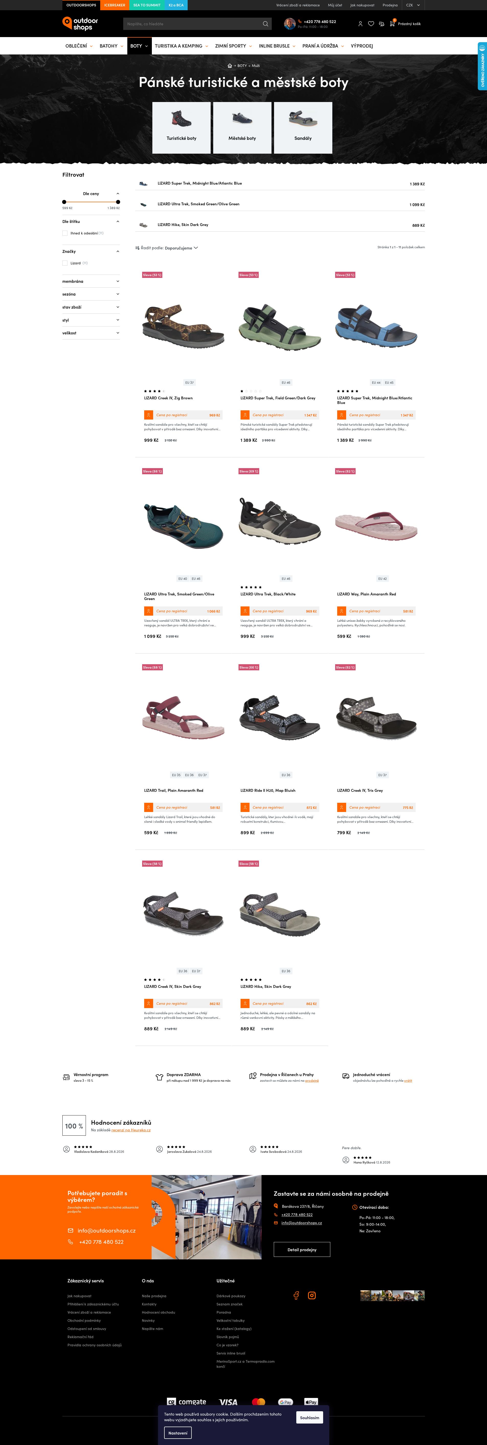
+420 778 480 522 (306, 21)
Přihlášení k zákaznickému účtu (93, 1304)
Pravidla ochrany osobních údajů (94, 1344)
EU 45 (389, 382)
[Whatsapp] (328, 1296)
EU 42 (382, 578)
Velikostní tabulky (231, 1320)
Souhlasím (309, 1417)
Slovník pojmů (228, 1336)
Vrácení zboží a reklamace (298, 5)
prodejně (312, 1080)
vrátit (408, 1080)
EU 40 (182, 578)
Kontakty (149, 1304)
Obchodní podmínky (84, 1320)
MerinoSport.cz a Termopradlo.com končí (246, 1364)
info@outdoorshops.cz (107, 1229)
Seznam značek (230, 1304)
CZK (410, 5)
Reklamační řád (80, 1336)
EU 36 (189, 775)
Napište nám (152, 1328)
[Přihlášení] (360, 24)
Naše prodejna (154, 1295)
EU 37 (189, 382)
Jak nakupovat (362, 5)
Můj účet (335, 5)
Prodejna (390, 5)
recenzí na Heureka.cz (131, 1129)
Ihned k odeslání (86, 232)
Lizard (78, 262)
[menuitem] (79, 45)
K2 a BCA (176, 4)
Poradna (224, 1312)
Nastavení (177, 1433)
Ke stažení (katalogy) (234, 1328)
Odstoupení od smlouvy (86, 1328)
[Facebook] (297, 1296)
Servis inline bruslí (231, 1353)
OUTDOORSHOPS (81, 4)
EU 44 (376, 382)
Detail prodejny (302, 1249)
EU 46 (286, 382)
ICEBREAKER (114, 4)
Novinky (148, 1320)
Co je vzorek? (228, 1344)
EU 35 (176, 775)
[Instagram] (313, 1296)
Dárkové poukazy (231, 1295)
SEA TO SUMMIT (147, 4)
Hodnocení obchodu (158, 1312)
